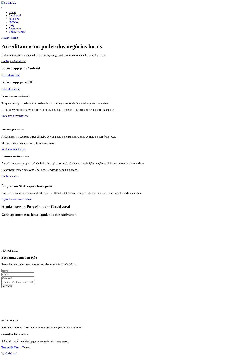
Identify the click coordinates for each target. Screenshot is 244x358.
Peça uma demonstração (15, 115)
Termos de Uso (10, 347)
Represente (15, 28)
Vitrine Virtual (17, 31)
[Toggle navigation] (2, 7)
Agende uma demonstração (16, 199)
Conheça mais (9, 175)
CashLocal (15, 15)
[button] (6, 250)
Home (12, 12)
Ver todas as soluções (13, 149)
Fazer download (10, 89)
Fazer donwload (10, 75)
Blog (11, 25)
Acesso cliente (9, 37)
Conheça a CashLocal (13, 61)
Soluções (14, 18)
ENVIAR (7, 285)
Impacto (13, 21)
